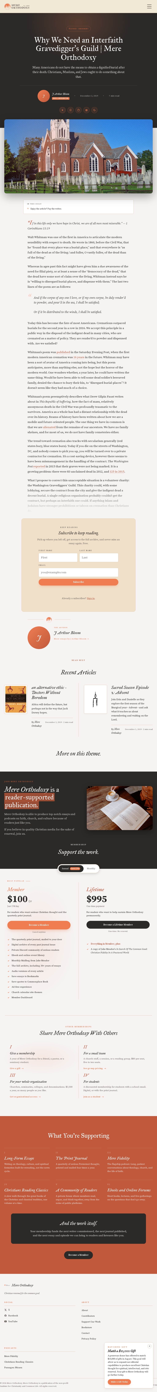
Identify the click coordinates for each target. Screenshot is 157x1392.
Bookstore (87, 1327)
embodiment (83, 28)
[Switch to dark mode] (94, 110)
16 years (78, 357)
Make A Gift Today (119, 1382)
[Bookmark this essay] (70, 110)
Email (42, 565)
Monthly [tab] (91, 868)
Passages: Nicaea (13, 1367)
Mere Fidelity (11, 1356)
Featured (73, 28)
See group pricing (94, 1068)
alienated (49, 427)
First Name (45, 551)
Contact (86, 1333)
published (63, 352)
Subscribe (78, 582)
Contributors (88, 1316)
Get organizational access (25, 1096)
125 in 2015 (117, 471)
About (85, 1310)
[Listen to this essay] (62, 110)
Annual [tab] (70, 868)
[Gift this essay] (86, 110)
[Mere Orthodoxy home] (17, 6)
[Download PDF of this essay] (78, 110)
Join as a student (93, 1096)
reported (39, 466)
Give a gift (17, 1068)
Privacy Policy (89, 1338)
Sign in (91, 598)
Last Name (85, 551)
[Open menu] (149, 6)
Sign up (153, 1385)
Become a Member (39, 925)
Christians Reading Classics (18, 1361)
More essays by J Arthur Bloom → (71, 639)
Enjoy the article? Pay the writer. (46, 208)
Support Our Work (91, 1321)
